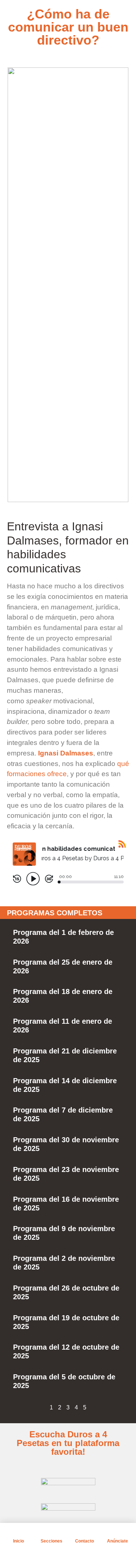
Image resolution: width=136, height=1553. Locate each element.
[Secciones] (51, 1532)
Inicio (18, 1541)
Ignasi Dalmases (65, 753)
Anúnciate (117, 1541)
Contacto (84, 1541)
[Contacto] (84, 1532)
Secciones (51, 1541)
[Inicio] (18, 1532)
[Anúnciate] (117, 1532)
